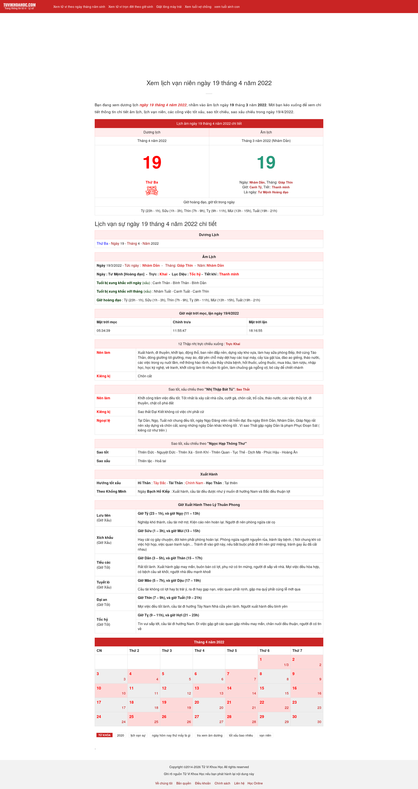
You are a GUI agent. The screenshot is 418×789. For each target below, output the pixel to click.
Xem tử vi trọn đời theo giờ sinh (130, 6)
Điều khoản (203, 783)
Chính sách (222, 783)
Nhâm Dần (151, 265)
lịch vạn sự (138, 735)
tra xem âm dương (209, 735)
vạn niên (265, 735)
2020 (120, 735)
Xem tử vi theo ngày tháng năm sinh (79, 6)
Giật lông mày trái (169, 6)
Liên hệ (239, 783)
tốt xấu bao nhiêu (241, 735)
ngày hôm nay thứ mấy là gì (171, 735)
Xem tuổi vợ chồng (198, 6)
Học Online (255, 783)
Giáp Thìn (185, 265)
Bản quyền (183, 783)
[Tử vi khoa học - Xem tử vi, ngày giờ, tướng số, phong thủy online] (25, 6)
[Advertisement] (130, 43)
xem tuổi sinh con (227, 6)
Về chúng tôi (163, 783)
